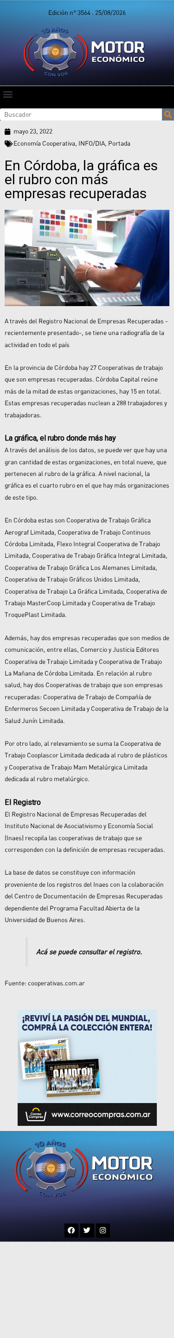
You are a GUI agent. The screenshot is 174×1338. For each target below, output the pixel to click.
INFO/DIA (91, 143)
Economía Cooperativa (44, 143)
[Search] (168, 114)
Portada (119, 143)
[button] (7, 93)
